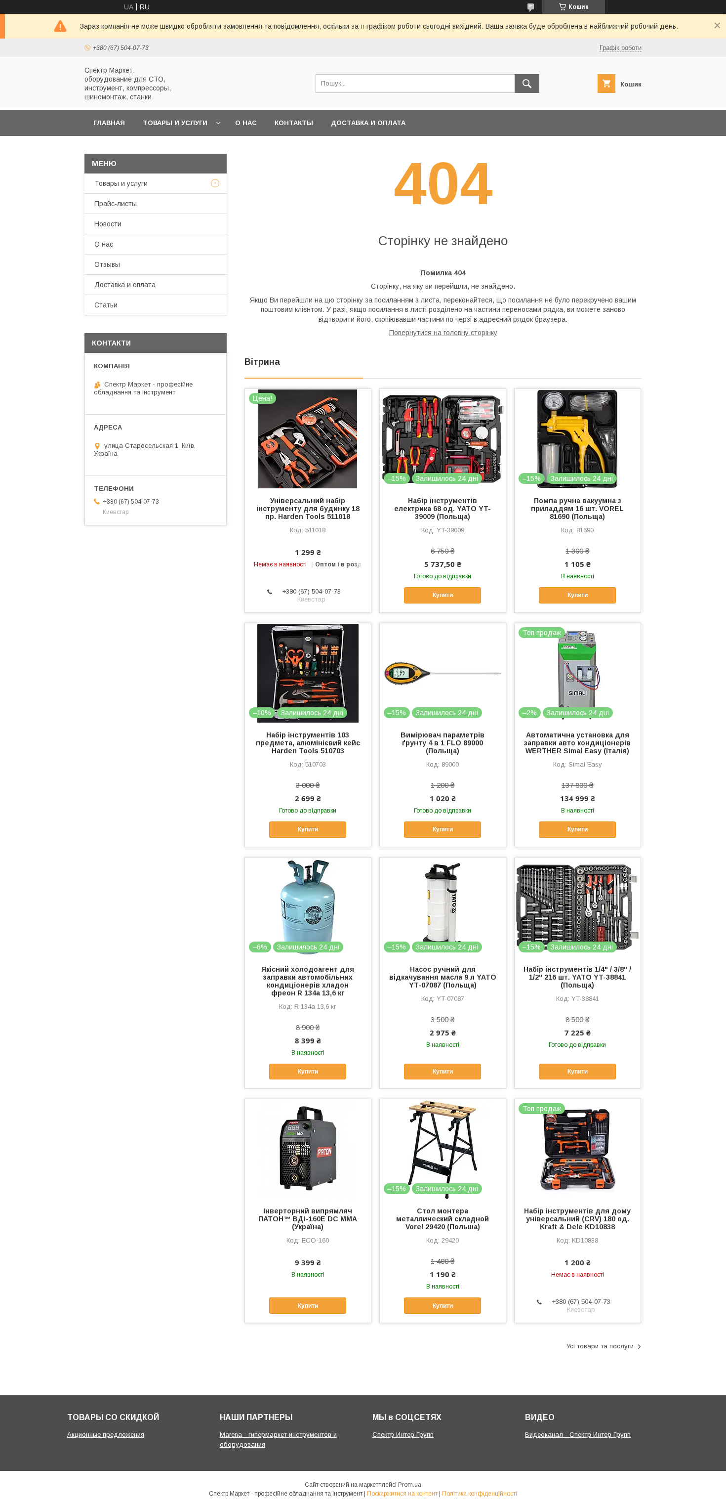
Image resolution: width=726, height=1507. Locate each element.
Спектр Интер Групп (403, 1434)
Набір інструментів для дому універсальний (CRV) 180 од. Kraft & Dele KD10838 (577, 1219)
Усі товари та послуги (600, 1346)
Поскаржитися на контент (402, 1493)
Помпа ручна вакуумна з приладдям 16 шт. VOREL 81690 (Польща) (577, 508)
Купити (443, 595)
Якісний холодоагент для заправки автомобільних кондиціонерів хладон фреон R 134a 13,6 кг (307, 981)
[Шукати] (527, 83)
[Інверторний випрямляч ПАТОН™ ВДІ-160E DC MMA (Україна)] (308, 1148)
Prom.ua (409, 1484)
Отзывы (107, 264)
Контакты (294, 123)
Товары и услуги (175, 123)
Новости (107, 224)
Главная (109, 123)
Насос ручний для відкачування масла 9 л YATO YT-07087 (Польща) (442, 977)
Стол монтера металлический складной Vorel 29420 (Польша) (442, 1219)
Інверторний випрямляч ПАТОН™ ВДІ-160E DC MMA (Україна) (307, 1219)
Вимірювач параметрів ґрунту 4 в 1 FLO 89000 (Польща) (442, 743)
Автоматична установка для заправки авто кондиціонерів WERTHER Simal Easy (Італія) (577, 743)
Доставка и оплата (368, 123)
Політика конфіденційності (479, 1493)
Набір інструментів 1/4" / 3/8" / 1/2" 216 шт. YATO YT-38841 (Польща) (577, 977)
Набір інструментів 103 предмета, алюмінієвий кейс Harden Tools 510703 (308, 743)
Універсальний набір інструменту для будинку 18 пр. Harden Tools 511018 (308, 508)
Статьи (106, 305)
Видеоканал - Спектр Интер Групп (578, 1434)
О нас (246, 123)
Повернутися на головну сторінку (443, 333)
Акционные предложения (105, 1434)
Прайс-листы (115, 204)
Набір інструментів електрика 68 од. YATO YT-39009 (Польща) (442, 508)
